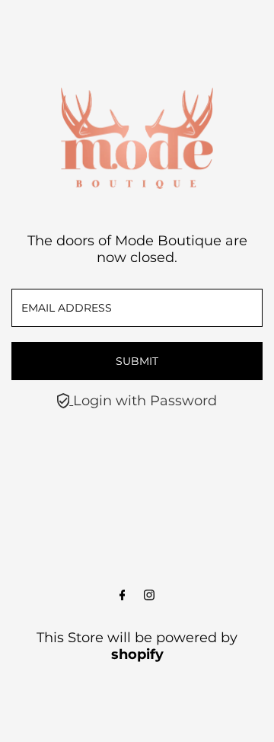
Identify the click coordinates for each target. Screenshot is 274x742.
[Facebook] (122, 595)
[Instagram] (149, 595)
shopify (137, 654)
